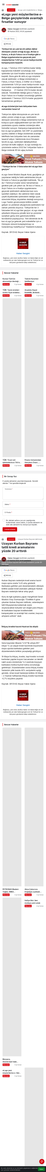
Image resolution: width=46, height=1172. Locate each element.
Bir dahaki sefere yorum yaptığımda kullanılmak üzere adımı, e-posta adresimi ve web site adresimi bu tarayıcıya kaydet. (24, 522)
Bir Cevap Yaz (10, 476)
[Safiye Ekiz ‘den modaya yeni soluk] (34, 982)
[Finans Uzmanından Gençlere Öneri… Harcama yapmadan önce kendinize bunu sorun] (34, 382)
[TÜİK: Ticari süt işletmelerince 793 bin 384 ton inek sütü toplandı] (12, 382)
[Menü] (3, 4)
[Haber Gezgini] (12, 4)
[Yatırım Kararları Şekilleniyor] (34, 281)
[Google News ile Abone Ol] (9, 39)
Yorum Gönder (9, 529)
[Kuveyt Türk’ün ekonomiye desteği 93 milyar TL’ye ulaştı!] (12, 281)
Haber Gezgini (13, 29)
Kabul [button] (41, 1169)
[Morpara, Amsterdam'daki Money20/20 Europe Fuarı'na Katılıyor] (12, 982)
